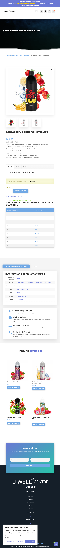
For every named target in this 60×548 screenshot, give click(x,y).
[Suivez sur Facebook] (27, 487)
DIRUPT (42, 543)
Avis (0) (35, 266)
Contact (30, 508)
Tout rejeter (20, 541)
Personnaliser (10, 541)
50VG (18, 293)
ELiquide (10, 166)
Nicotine (17, 166)
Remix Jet (20, 299)
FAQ (30, 505)
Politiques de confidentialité (26, 546)
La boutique (30, 502)
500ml (23, 289)
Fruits (21, 200)
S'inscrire (29, 465)
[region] (20, 535)
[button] (14, 196)
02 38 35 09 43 (29, 520)
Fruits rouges (38, 282)
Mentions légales (15, 546)
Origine (32, 166)
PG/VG (24, 166)
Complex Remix (21, 296)
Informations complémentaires (16, 266)
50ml (26, 289)
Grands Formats (24, 55)
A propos (30, 499)
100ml (18, 289)
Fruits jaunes (30, 282)
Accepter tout (30, 541)
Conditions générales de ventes (41, 546)
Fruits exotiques (21, 282)
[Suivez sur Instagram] (32, 487)
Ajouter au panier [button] (13, 387)
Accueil (8, 55)
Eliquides (15, 55)
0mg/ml (19, 286)
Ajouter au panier (20, 190)
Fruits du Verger (47, 282)
